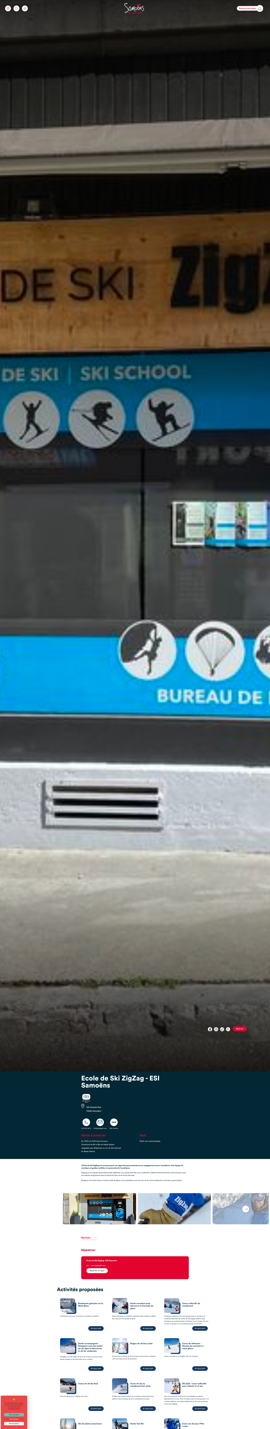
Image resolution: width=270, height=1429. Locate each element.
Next (245, 1209)
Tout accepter (14, 1415)
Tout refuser (14, 1419)
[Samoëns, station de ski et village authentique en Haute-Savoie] (134, 8)
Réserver (240, 1029)
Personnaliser (14, 1423)
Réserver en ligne (97, 1271)
